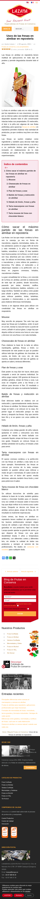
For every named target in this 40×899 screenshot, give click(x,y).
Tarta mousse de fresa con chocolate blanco (20, 214)
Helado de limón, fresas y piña (22, 202)
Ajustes (29, 895)
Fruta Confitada (12, 634)
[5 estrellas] (10, 49)
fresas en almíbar (29, 127)
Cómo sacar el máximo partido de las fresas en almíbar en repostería (21, 174)
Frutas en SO (6, 796)
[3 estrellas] (6, 49)
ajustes (27, 891)
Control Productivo (8, 818)
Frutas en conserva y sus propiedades (15, 47)
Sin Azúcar (11, 653)
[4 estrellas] (8, 49)
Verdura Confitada (13, 640)
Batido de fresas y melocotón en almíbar (21, 196)
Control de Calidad (7, 821)
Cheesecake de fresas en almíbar (19, 185)
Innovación (5, 824)
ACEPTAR (7, 895)
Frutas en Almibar (7, 785)
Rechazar (19, 895)
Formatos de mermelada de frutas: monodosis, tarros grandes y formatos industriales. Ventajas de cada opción (19, 713)
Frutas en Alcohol (7, 793)
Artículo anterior (12, 571)
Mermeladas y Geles (14, 643)
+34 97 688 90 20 (10, 875)
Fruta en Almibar (13, 637)
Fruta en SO (11, 650)
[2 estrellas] (4, 49)
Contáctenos (30, 767)
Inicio (4, 732)
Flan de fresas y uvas (18, 191)
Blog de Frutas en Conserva (17, 732)
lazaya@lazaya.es (12, 872)
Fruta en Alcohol (13, 646)
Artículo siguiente (27, 571)
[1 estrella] (2, 49)
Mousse (12, 180)
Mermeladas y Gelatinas (9, 790)
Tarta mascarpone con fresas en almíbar (21, 207)
